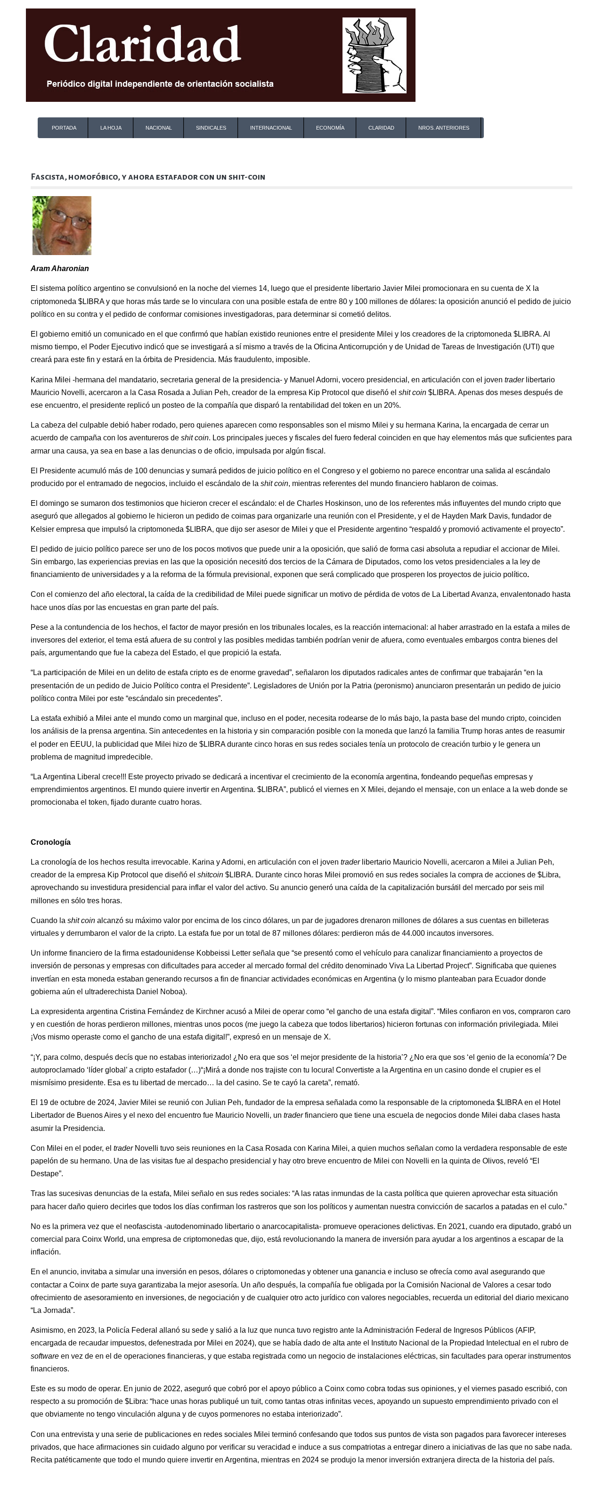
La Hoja (111, 128)
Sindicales (211, 128)
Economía (330, 128)
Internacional (271, 128)
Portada (64, 128)
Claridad (381, 128)
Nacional (159, 128)
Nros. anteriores (443, 128)
